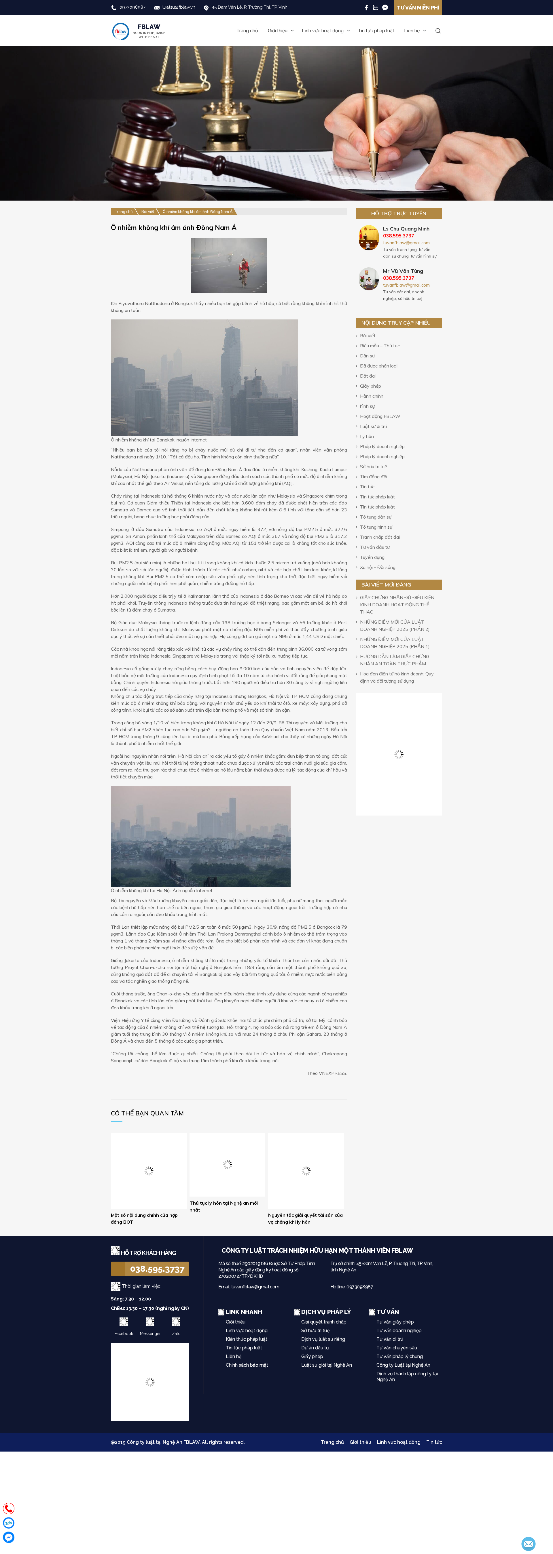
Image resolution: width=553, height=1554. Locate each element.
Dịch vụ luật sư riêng (323, 1339)
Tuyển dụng (372, 557)
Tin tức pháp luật (376, 30)
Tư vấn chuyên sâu (396, 1348)
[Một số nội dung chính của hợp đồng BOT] (149, 1156)
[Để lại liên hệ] (528, 1543)
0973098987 (132, 7)
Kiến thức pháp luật (246, 1339)
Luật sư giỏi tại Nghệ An (326, 1365)
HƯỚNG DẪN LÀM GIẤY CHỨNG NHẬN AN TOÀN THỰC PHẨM (394, 660)
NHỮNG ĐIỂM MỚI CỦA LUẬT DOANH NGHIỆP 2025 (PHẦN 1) (395, 642)
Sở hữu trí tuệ (373, 466)
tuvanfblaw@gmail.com (406, 242)
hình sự (367, 406)
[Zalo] (375, 7)
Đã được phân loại (378, 366)
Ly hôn (367, 436)
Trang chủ (247, 30)
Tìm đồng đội (373, 476)
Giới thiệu (277, 30)
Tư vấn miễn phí (418, 8)
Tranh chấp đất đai (380, 537)
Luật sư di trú (373, 426)
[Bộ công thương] (150, 1381)
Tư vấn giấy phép (395, 1322)
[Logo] (219, 1250)
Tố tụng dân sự (375, 517)
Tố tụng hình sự (376, 527)
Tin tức (367, 487)
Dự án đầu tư (315, 1348)
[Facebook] (366, 7)
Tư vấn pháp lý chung (399, 1356)
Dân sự (367, 356)
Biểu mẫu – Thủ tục (380, 345)
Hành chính (371, 396)
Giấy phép (370, 386)
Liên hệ (412, 30)
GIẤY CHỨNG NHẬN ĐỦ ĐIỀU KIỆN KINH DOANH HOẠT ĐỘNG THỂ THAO (397, 605)
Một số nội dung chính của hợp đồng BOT (144, 1189)
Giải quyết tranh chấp (323, 1322)
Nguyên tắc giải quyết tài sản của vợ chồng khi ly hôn (305, 1218)
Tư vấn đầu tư (375, 547)
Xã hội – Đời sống (377, 567)
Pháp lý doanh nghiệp (382, 446)
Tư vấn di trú (389, 1339)
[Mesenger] (385, 7)
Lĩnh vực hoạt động (323, 30)
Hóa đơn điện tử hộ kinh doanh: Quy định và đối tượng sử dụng (397, 677)
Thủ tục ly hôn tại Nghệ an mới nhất (224, 1206)
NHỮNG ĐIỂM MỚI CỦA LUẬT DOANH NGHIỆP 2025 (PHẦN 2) (395, 625)
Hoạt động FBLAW (380, 416)
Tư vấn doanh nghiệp (399, 1330)
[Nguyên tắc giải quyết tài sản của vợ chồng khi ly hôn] (306, 1170)
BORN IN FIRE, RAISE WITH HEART (149, 31)
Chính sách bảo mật (247, 1365)
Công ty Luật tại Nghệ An (403, 1365)
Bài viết (368, 335)
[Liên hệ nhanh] (8, 1508)
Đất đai (368, 376)
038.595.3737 (157, 1269)
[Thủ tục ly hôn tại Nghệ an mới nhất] (227, 1164)
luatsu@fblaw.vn (178, 7)
